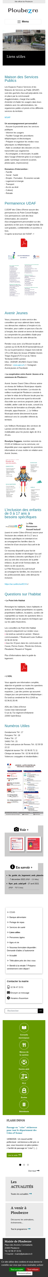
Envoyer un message (20, 993)
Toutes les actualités (20, 1194)
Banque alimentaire (17, 917)
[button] (20, 1165)
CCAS (12, 912)
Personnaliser (24, 1273)
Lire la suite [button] (13, 1155)
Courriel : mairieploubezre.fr (19, 1254)
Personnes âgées (17, 937)
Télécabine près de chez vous (22, 960)
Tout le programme (19, 1229)
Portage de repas (16, 922)
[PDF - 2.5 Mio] (24, 667)
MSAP (7, 117)
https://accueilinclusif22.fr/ (16, 584)
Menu (25, 21)
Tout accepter (17, 1269)
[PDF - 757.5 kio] (24, 243)
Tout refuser (32, 1269)
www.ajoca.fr (18, 365)
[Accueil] (23, 10)
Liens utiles (14, 932)
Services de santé (17, 927)
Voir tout (32, 1171)
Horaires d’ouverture (19, 998)
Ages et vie (14, 942)
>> (40, 1011)
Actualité (13, 955)
